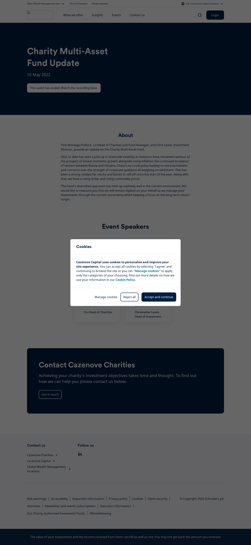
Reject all (129, 297)
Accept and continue (159, 297)
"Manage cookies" (146, 271)
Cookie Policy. (126, 280)
